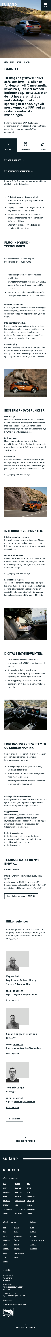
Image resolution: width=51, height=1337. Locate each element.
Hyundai (6, 1249)
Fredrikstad (7, 1209)
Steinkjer (30, 1201)
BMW (12, 62)
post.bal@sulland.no (16, 1296)
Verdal (29, 1213)
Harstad (18, 1188)
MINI (16, 1232)
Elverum (6, 1205)
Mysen (29, 1188)
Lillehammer (20, 1209)
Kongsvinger (20, 1201)
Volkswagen (19, 1253)
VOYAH (16, 1257)
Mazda (5, 1262)
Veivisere (33, 1249)
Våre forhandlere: (11, 1178)
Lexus (5, 1257)
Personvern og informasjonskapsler (15, 1304)
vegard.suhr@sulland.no (25, 994)
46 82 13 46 (18, 1098)
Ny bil (32, 1228)
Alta (6, 62)
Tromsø (29, 1205)
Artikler (33, 1245)
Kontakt (8, 149)
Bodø (5, 1196)
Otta (28, 1192)
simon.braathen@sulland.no (27, 1048)
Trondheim (31, 1209)
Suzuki (16, 1245)
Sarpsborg (31, 1196)
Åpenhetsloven (8, 1300)
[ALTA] (9, 4)
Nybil (19, 62)
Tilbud (42, 149)
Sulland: (33, 1222)
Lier (16, 1205)
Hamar (17, 1184)
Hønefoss (18, 1192)
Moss (28, 1184)
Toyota (17, 1249)
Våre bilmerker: (9, 1222)
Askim (5, 1188)
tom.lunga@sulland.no (24, 1101)
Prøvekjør (25, 149)
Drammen (6, 1201)
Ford (5, 1245)
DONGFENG (6, 1240)
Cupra (5, 1236)
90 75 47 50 (12, 1294)
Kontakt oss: (8, 1270)
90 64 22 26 (18, 991)
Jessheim (18, 1196)
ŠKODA (16, 1240)
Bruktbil (33, 1236)
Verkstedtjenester (37, 1240)
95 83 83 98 (18, 1044)
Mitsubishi (18, 1236)
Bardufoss (7, 1192)
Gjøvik (5, 1213)
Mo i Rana (18, 1213)
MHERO (16, 1228)
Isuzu (5, 1253)
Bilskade (33, 1232)
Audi (4, 1228)
